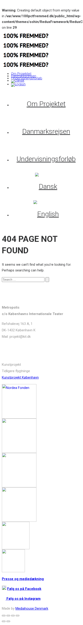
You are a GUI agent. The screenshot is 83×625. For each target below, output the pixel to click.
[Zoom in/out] (17, 615)
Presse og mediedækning (23, 579)
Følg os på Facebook (24, 589)
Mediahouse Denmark (31, 608)
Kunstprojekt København (20, 377)
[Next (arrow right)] (8, 621)
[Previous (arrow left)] (4, 621)
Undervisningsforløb (26, 78)
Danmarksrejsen (23, 76)
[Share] (8, 615)
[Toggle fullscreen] (13, 615)
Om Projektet (21, 74)
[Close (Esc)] (4, 615)
